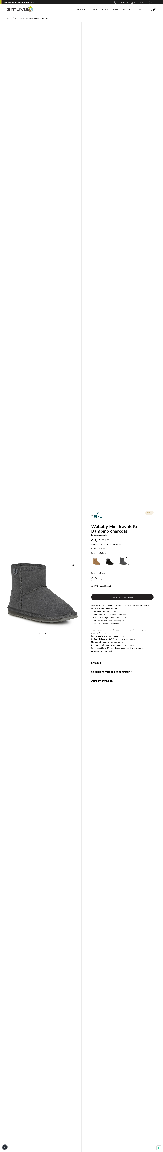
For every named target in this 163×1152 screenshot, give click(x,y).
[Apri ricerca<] (150, 9)
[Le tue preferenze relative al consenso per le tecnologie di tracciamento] (159, 1148)
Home (9, 18)
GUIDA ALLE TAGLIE (102, 586)
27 (94, 580)
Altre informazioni (102, 681)
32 (102, 580)
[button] (5, 1147)
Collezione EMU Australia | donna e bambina (31, 18)
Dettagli (96, 662)
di (92, 515)
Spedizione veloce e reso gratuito (111, 672)
